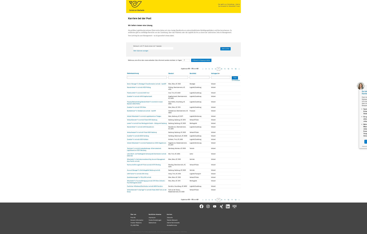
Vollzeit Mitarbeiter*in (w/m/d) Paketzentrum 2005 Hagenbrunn (146, 143)
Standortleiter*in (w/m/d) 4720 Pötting (139, 87)
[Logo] (135, 4)
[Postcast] (234, 206)
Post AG (133, 217)
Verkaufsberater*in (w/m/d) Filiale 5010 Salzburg (142, 120)
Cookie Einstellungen (155, 220)
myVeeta (346, 146)
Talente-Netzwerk (172, 220)
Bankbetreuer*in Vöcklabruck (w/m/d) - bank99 (141, 111)
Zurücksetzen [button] (236, 80)
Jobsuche (170, 217)
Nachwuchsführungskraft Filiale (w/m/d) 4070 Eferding (144, 165)
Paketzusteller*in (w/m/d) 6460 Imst (138, 93)
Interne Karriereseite (173, 222)
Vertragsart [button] (214, 73)
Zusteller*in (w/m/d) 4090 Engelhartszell (139, 96)
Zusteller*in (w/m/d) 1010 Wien (136, 107)
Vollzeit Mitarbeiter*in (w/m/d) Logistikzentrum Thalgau (144, 116)
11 (232, 69)
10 (228, 69)
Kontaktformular (172, 225)
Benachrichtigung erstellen (202, 60)
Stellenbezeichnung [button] (133, 73)
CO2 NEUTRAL (135, 225)
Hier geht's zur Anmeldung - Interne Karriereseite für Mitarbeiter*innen (229, 5)
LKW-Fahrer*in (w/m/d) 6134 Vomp (137, 174)
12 (235, 69)
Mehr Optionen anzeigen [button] (140, 51)
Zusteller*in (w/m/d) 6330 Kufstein (137, 139)
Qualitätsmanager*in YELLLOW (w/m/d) (139, 177)
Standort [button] (171, 73)
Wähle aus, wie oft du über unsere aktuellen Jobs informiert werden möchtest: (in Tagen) (155, 60)
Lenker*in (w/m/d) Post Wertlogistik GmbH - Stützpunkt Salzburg (147, 123)
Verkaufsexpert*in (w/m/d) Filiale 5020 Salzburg (142, 132)
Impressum (152, 217)
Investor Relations (136, 222)
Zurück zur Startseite (136, 10)
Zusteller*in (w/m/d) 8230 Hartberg (138, 136)
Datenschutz (152, 222)
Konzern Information (137, 220)
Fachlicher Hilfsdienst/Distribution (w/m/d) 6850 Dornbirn (145, 186)
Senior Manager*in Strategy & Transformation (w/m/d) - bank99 (146, 84)
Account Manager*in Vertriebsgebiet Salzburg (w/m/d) (143, 170)
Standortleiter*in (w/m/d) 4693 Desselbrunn (140, 127)
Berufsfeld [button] (193, 73)
